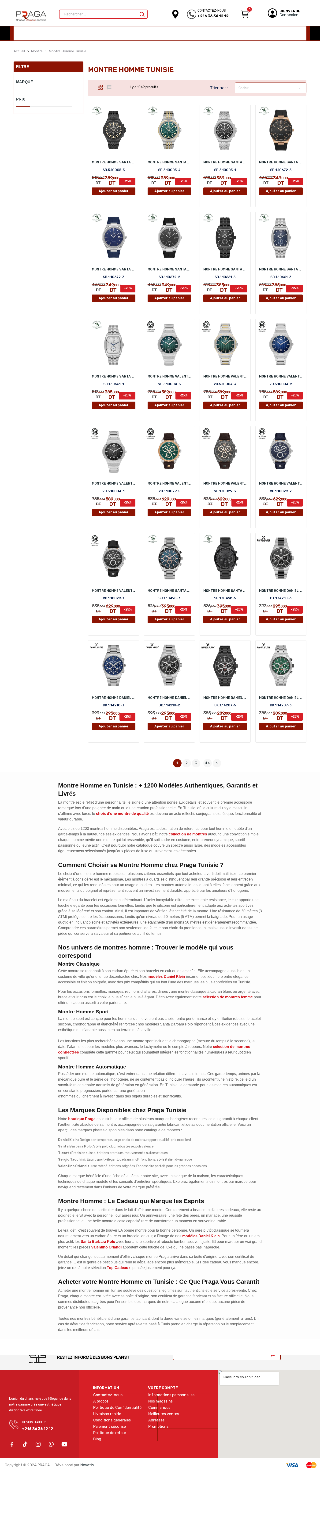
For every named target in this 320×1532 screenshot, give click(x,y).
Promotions (158, 1426)
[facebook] (12, 1445)
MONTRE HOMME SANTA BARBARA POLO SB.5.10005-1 (225, 162)
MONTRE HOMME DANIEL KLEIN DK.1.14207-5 (225, 698)
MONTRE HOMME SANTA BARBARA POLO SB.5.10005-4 (169, 162)
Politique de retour (109, 1433)
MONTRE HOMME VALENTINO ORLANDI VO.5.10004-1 (113, 483)
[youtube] (64, 1445)
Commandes (159, 1407)
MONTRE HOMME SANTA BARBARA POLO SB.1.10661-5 (225, 269)
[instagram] (38, 1445)
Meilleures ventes (163, 1414)
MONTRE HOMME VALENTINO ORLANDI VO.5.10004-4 (225, 376)
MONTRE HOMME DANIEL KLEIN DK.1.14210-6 (281, 591)
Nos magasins (160, 1401)
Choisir (270, 88)
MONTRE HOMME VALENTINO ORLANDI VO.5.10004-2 (281, 376)
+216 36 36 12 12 (213, 16)
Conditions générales (112, 1420)
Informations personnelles (171, 1395)
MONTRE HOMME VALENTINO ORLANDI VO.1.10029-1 (113, 591)
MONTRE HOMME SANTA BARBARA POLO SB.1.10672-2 (169, 269)
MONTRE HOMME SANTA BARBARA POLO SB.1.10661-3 (281, 269)
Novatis (87, 1465)
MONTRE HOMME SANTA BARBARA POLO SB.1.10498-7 (169, 591)
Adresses (156, 1420)
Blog (97, 1439)
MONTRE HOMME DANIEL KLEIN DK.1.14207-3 (281, 698)
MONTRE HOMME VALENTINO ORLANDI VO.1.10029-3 (225, 483)
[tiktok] (25, 1445)
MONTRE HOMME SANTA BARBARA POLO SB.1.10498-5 (225, 591)
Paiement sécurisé (109, 1426)
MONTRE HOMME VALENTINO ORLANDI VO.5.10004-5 (169, 376)
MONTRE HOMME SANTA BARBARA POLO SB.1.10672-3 (113, 269)
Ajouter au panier (114, 191)
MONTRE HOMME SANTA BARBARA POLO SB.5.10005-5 (113, 162)
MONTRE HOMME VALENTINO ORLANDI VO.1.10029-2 (281, 483)
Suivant (217, 763)
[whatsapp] (51, 1445)
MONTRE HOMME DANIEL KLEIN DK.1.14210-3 (113, 698)
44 (207, 763)
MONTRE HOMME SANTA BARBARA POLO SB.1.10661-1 (113, 376)
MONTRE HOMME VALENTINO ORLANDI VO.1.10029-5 (169, 483)
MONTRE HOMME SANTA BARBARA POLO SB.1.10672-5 (281, 162)
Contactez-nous (108, 1395)
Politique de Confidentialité (117, 1407)
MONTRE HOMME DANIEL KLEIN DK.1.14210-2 (169, 698)
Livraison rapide (107, 1414)
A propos (100, 1401)
